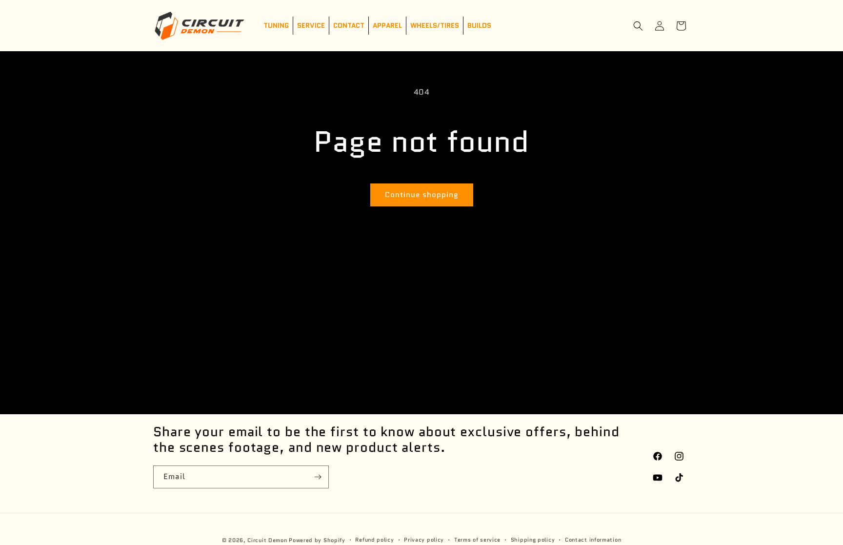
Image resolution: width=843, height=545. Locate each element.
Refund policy (374, 540)
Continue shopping (422, 194)
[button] (638, 26)
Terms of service (477, 540)
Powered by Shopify (317, 540)
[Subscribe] (317, 476)
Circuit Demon (267, 540)
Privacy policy (424, 540)
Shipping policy (533, 540)
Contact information (593, 540)
